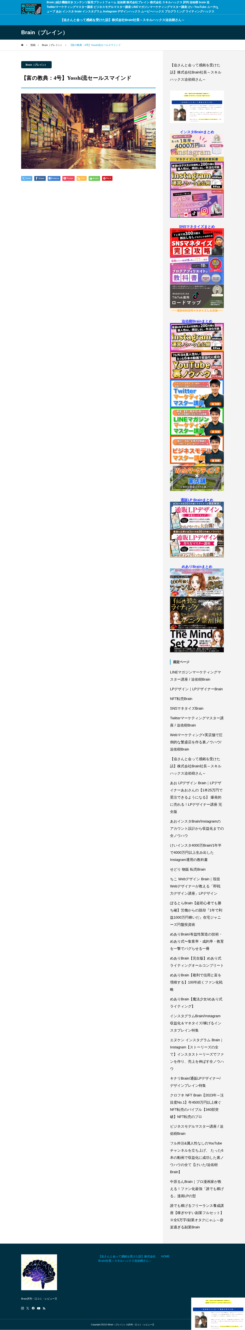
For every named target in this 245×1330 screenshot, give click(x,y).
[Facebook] (33, 1308)
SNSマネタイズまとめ (197, 227)
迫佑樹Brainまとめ (197, 321)
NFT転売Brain (181, 699)
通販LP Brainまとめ (197, 500)
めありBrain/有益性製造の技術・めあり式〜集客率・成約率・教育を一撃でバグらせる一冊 (197, 941)
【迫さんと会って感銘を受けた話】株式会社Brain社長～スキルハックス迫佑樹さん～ (122, 20)
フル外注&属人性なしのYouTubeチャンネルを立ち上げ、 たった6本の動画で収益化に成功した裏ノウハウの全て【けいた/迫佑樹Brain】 (197, 1157)
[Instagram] (22, 1308)
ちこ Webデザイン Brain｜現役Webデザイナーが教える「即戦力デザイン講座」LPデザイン (195, 886)
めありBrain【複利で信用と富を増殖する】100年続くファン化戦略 (196, 982)
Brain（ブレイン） (36, 64)
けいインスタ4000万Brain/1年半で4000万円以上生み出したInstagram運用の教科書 (196, 852)
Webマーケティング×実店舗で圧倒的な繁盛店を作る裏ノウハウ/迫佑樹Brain (196, 742)
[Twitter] (27, 1308)
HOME (165, 1256)
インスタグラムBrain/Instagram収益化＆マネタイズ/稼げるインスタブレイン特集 (195, 1023)
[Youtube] (38, 1308)
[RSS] (44, 1308)
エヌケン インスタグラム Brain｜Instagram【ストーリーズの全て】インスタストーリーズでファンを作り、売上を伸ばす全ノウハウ (197, 1054)
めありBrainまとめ (197, 567)
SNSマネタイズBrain (186, 708)
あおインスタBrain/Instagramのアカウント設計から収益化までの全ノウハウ (197, 828)
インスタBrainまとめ (197, 132)
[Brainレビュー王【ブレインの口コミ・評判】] (31, 9)
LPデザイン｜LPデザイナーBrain (196, 689)
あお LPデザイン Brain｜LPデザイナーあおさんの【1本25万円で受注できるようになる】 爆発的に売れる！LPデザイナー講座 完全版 (196, 797)
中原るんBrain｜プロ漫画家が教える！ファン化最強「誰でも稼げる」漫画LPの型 (197, 1189)
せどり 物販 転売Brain (188, 869)
